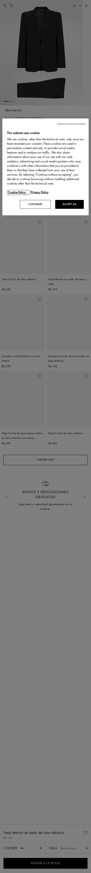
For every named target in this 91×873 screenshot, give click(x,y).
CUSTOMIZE (35, 204)
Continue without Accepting (71, 123)
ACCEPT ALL (70, 204)
